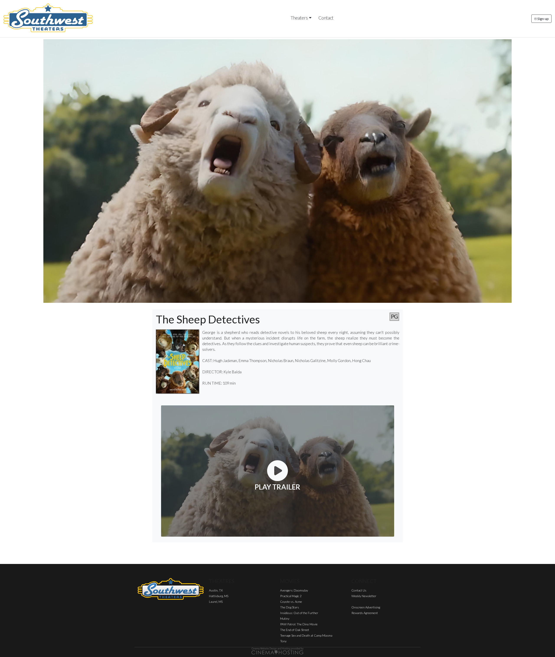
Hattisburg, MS (218, 596)
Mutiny (284, 618)
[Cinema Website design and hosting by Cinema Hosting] (277, 650)
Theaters (299, 17)
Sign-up (543, 18)
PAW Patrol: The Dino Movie (299, 624)
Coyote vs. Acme (291, 601)
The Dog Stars (289, 607)
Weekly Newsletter (363, 596)
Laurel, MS (216, 601)
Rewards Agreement (364, 613)
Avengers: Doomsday (294, 590)
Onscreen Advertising (365, 607)
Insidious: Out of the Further (299, 613)
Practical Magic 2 (291, 596)
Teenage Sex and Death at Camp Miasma (306, 635)
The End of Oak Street (294, 630)
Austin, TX (216, 590)
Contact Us (358, 590)
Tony (283, 641)
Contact (325, 17)
